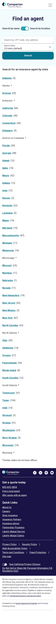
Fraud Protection (37, 552)
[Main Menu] (50, 5)
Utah (4, 407)
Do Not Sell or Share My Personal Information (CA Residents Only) (27, 569)
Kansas (6, 198)
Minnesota (8, 250)
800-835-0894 (9, 487)
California (7, 108)
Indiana (6, 183)
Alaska (6, 85)
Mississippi (8, 258)
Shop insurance (10, 515)
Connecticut (9, 123)
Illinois (5, 175)
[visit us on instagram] (46, 473)
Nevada (6, 288)
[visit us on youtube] (52, 473)
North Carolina (10, 325)
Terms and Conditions (13, 552)
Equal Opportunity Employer (26, 603)
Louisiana (7, 213)
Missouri (7, 265)
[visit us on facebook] (34, 473)
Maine (5, 220)
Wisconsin (7, 445)
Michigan (7, 243)
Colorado (7, 115)
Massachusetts (10, 235)
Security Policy (29, 544)
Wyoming (7, 452)
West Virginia (9, 437)
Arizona (6, 93)
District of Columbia (13, 138)
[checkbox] (25, 29)
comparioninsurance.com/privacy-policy (25, 596)
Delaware (7, 130)
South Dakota (9, 385)
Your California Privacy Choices (24, 564)
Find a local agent (11, 491)
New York (7, 318)
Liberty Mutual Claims (13, 535)
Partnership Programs (13, 527)
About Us (6, 507)
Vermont (7, 415)
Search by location (40, 28)
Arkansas (7, 100)
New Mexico (9, 310)
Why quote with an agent (14, 495)
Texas (5, 400)
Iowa (4, 190)
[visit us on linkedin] (40, 473)
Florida (6, 145)
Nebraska (7, 280)
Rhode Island (9, 370)
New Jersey (8, 303)
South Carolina (10, 377)
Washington (8, 430)
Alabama (7, 78)
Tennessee (8, 392)
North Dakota (9, 333)
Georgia (6, 153)
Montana (7, 273)
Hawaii (5, 160)
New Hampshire (10, 295)
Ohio (4, 340)
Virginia (6, 422)
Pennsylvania (9, 362)
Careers (6, 511)
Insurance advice (10, 523)
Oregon (6, 355)
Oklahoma (7, 348)
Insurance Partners (11, 519)
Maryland (7, 228)
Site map (6, 556)
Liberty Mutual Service (13, 531)
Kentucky (7, 205)
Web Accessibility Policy (14, 548)
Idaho (5, 168)
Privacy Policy (9, 544)
